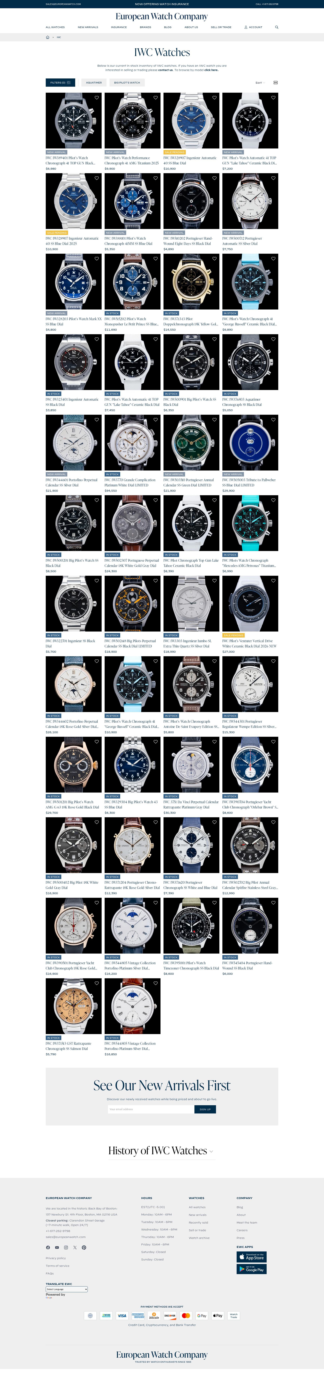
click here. (211, 70)
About (241, 1214)
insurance (119, 27)
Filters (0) (57, 82)
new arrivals (88, 27)
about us (191, 27)
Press (240, 1237)
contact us (165, 70)
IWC (59, 37)
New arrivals (197, 1214)
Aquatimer (94, 82)
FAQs (50, 1273)
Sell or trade (197, 1230)
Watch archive (199, 1237)
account (255, 27)
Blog (240, 1207)
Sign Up (205, 1109)
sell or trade (221, 27)
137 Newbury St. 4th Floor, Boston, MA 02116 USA (81, 1214)
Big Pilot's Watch (127, 82)
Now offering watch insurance (162, 4)
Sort (259, 82)
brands (145, 27)
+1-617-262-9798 (58, 1231)
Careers (242, 1230)
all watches (55, 27)
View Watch (73, 120)
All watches (197, 1207)
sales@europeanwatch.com (63, 4)
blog (167, 27)
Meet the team (247, 1222)
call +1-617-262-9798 (267, 4)
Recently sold (198, 1222)
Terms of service (57, 1265)
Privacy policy (56, 1258)
